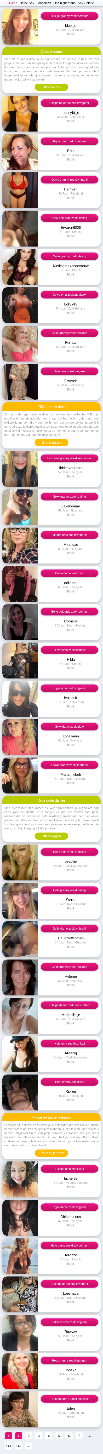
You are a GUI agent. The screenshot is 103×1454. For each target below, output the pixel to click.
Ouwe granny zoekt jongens (69, 765)
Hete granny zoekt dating (69, 890)
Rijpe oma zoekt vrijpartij (69, 688)
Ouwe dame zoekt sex (69, 573)
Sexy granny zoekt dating (69, 496)
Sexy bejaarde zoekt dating (69, 218)
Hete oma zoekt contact (69, 1043)
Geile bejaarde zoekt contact (69, 611)
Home (13, 3)
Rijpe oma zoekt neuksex (69, 852)
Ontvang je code (51, 1153)
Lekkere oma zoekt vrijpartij (69, 1322)
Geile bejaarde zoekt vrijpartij (70, 1284)
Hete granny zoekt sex (69, 1082)
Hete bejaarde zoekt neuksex (70, 1399)
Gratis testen (51, 442)
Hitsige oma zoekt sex (69, 1169)
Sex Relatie (86, 3)
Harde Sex (27, 3)
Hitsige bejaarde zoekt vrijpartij (69, 103)
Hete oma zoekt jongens (69, 371)
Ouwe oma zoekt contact (70, 650)
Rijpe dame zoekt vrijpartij (69, 1207)
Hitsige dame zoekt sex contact (69, 1005)
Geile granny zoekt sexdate (69, 333)
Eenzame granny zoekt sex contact (69, 458)
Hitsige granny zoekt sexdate (69, 16)
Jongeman (44, 3)
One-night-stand (64, 3)
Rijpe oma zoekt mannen (69, 141)
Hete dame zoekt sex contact (69, 1245)
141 (8, 1446)
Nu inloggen (51, 836)
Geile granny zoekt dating (69, 256)
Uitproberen (51, 87)
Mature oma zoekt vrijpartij (69, 535)
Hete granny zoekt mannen (69, 1360)
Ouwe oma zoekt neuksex (69, 294)
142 (19, 1446)
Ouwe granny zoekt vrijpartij (70, 179)
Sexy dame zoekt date (69, 726)
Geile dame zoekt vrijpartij (69, 928)
